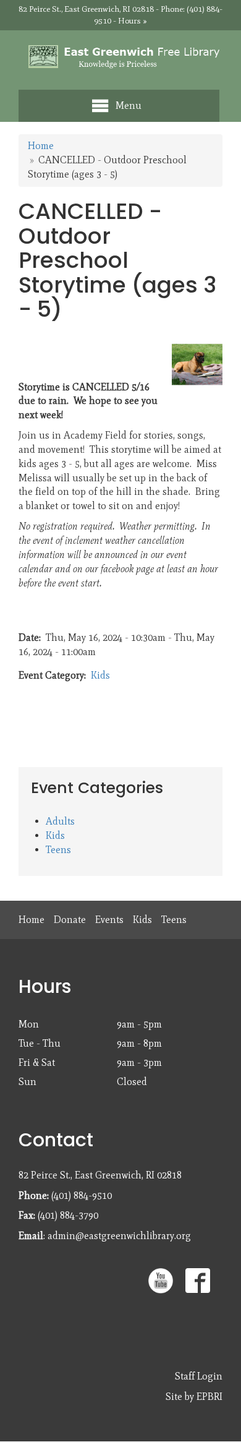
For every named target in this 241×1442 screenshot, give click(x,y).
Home (41, 146)
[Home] (120, 57)
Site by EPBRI (194, 1396)
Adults (60, 821)
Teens (58, 850)
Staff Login (198, 1376)
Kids (100, 675)
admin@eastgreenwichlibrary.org (119, 1236)
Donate (70, 919)
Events (109, 919)
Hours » (132, 20)
